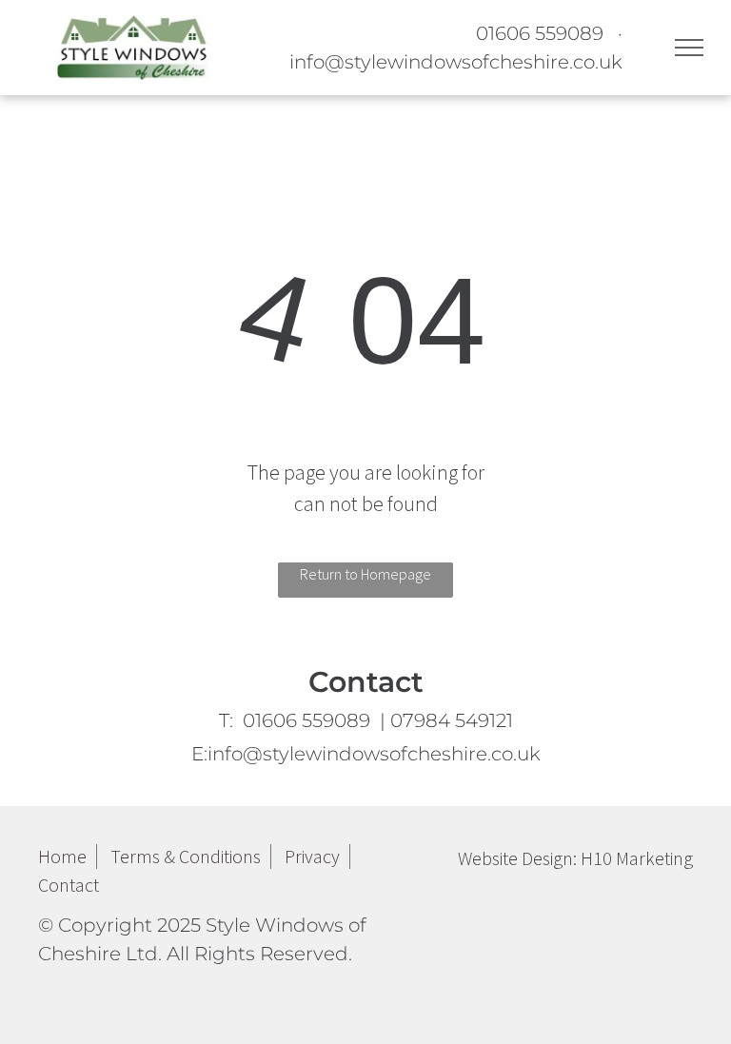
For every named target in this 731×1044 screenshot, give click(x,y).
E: (366, 753)
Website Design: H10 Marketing (575, 858)
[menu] (689, 47)
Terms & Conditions (185, 856)
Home (62, 856)
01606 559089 (539, 33)
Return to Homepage (365, 573)
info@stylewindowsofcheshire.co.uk (455, 61)
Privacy (312, 856)
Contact (68, 884)
